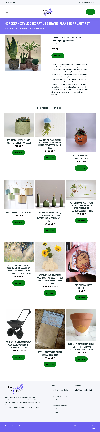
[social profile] (13, 3)
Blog (57, 412)
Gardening (65, 37)
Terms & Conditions (76, 426)
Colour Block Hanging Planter (18, 212)
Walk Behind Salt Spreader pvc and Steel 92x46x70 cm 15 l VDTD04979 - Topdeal (18, 345)
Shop (91, 12)
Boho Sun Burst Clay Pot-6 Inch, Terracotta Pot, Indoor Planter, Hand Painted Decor (81, 347)
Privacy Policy (90, 426)
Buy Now (58, 56)
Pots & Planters (75, 37)
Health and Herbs (61, 390)
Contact (64, 426)
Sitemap (92, 428)
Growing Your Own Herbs (60, 397)
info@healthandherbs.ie (86, 3)
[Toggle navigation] (7, 12)
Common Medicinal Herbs (60, 407)
